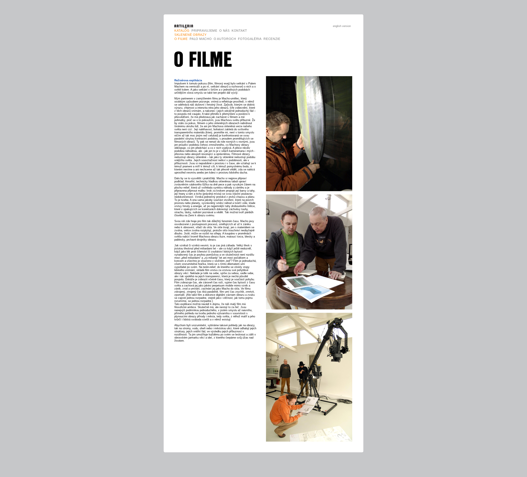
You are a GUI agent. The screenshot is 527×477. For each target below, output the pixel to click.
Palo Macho (201, 39)
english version (342, 26)
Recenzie (272, 39)
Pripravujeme (204, 30)
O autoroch (225, 39)
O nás (224, 30)
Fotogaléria (250, 39)
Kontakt (239, 30)
